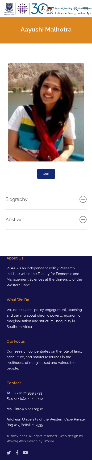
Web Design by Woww (36, 441)
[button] (85, 8)
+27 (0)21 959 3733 (27, 393)
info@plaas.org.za (29, 409)
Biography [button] (16, 199)
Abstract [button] (14, 219)
